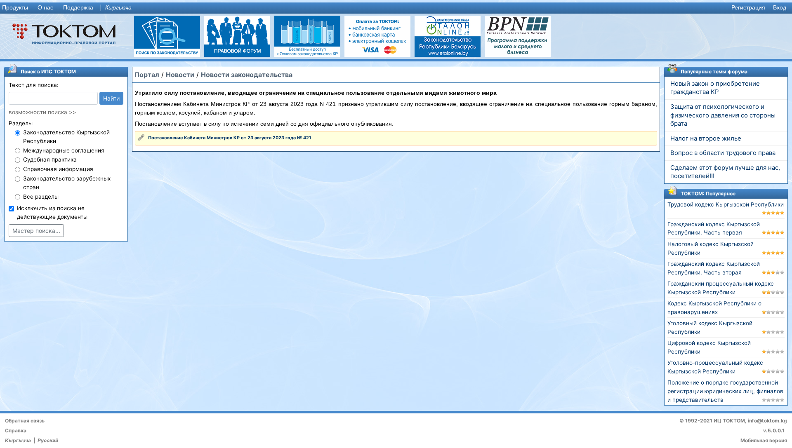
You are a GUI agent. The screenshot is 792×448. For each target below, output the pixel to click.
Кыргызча (118, 8)
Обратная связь (25, 421)
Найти (111, 98)
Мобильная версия (763, 440)
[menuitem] (17, 8)
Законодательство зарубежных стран (67, 182)
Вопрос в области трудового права (723, 153)
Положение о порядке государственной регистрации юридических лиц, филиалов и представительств (725, 391)
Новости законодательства (246, 74)
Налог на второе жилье (705, 138)
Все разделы (41, 196)
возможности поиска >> (42, 112)
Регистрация (748, 8)
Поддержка (78, 8)
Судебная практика (50, 159)
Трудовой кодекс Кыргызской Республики (725, 204)
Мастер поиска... (36, 230)
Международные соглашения (63, 150)
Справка (15, 430)
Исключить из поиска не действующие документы (52, 212)
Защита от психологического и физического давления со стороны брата (723, 115)
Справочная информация (58, 169)
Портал (146, 74)
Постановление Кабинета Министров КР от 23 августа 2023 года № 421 (229, 138)
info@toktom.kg (767, 421)
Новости (180, 74)
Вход (779, 8)
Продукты (15, 8)
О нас (45, 8)
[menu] (396, 8)
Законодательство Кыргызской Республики (66, 136)
